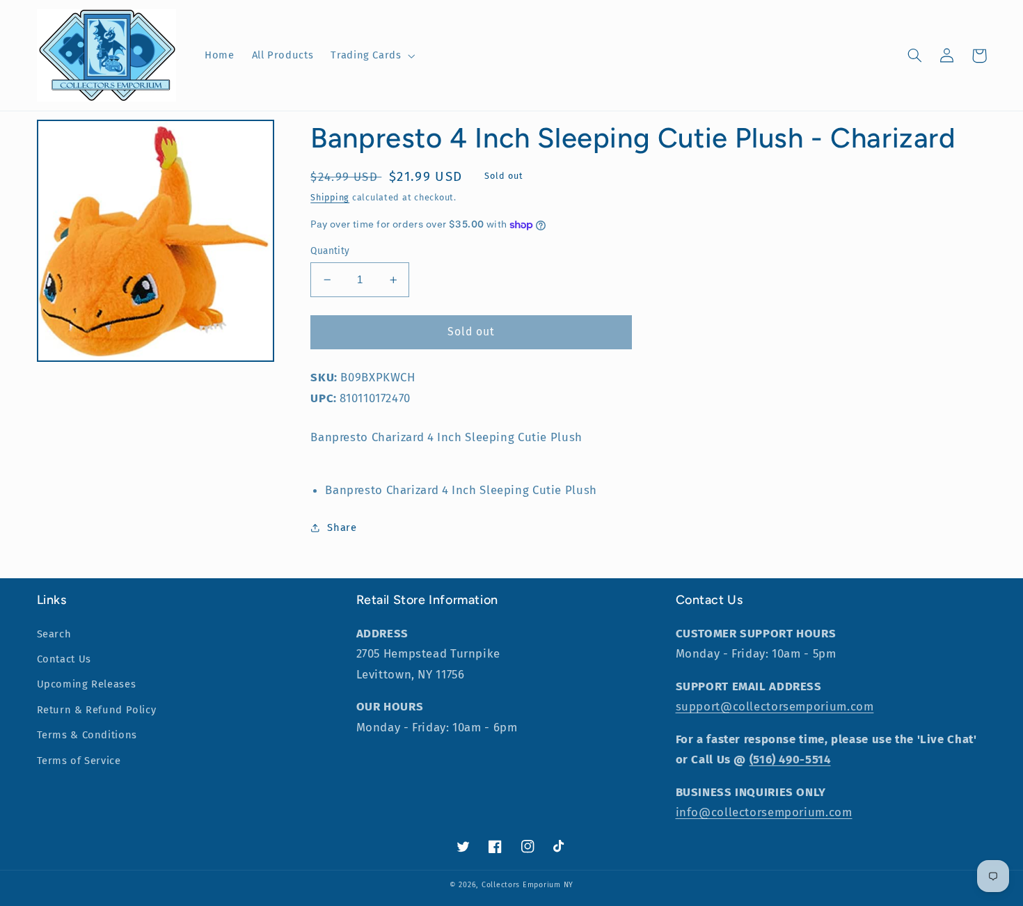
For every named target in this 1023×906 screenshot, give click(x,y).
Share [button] (341, 527)
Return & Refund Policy (97, 710)
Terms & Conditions (87, 735)
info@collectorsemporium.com (764, 812)
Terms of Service (79, 760)
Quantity (329, 251)
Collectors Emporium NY (527, 884)
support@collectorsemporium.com (775, 706)
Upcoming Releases (86, 684)
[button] (371, 55)
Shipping (329, 197)
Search (54, 634)
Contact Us (64, 659)
